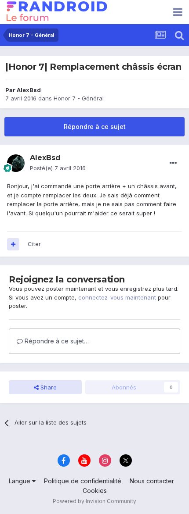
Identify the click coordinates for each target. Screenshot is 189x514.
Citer (34, 243)
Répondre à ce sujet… (56, 341)
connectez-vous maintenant (117, 297)
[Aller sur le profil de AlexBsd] (16, 163)
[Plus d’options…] (173, 163)
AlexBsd (29, 89)
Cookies (95, 490)
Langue (20, 481)
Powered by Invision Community (94, 501)
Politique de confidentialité (82, 481)
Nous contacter (152, 481)
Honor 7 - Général (79, 98)
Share (48, 387)
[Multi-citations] (13, 244)
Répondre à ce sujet (95, 126)
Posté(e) (58, 167)
